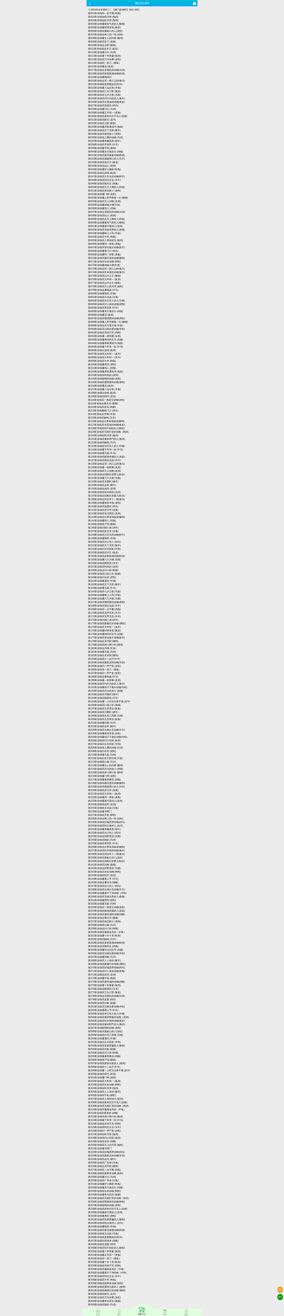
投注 (280, 1289)
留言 (280, 1297)
